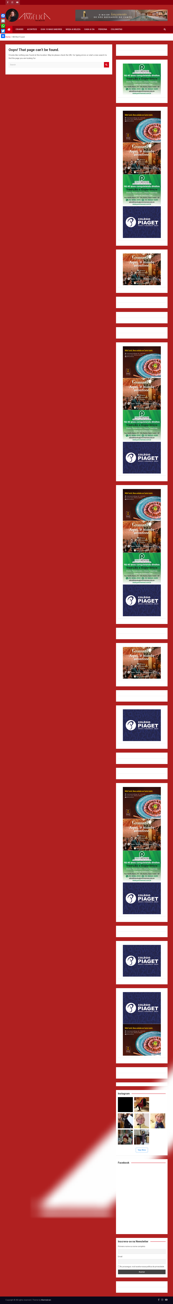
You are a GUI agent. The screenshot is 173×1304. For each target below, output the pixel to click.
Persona (102, 29)
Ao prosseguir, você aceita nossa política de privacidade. (142, 1267)
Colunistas (116, 29)
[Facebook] (3, 15)
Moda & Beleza (73, 29)
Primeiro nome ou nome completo (131, 1246)
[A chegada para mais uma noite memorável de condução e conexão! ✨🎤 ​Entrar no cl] (125, 1120)
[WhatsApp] (3, 25)
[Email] (3, 20)
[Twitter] (3, 30)
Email (120, 1257)
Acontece (32, 29)
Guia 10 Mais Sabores (51, 29)
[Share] (3, 36)
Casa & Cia (89, 29)
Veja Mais (142, 1150)
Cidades (19, 29)
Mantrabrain (46, 1300)
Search (106, 64)
